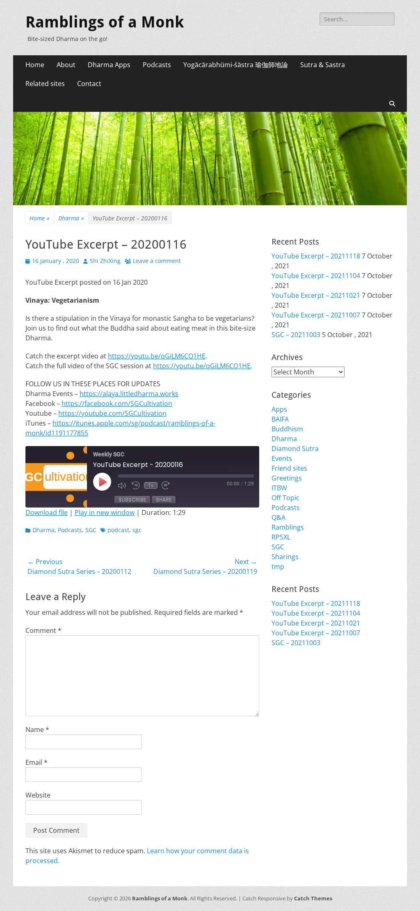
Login (280, 674)
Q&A (278, 517)
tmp (278, 566)
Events (282, 458)
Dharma (71, 218)
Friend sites (289, 468)
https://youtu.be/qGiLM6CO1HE (156, 355)
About (66, 64)
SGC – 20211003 (296, 334)
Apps (279, 409)
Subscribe (132, 499)
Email (36, 762)
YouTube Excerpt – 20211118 (316, 256)
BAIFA (280, 419)
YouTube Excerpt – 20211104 (316, 275)
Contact (89, 83)
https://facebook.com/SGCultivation (117, 403)
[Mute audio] (123, 485)
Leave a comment (157, 261)
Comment (43, 630)
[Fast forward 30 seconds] (166, 485)
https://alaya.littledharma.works (129, 393)
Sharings (285, 556)
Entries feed (290, 684)
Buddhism (287, 428)
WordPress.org (295, 704)
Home (34, 64)
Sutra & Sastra (322, 64)
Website (37, 795)
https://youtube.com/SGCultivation (112, 413)
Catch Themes (313, 898)
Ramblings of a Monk (104, 22)
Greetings (287, 478)
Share (163, 499)
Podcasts (157, 64)
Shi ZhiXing (105, 261)
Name (37, 729)
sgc (137, 530)
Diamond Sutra (295, 448)
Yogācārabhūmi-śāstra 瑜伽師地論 (235, 64)
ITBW (279, 487)
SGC (90, 530)
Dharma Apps (109, 64)
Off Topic (285, 497)
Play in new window (105, 512)
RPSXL (281, 537)
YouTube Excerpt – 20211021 (316, 295)
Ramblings (288, 527)
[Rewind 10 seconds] (136, 485)
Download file (46, 512)
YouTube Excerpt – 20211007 (316, 315)
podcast (118, 530)
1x (150, 485)
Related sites (45, 83)
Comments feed (296, 694)
